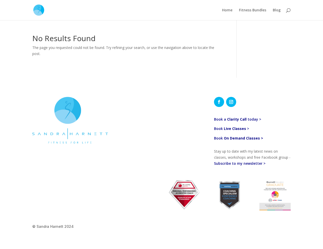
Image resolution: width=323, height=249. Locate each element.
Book (238, 138)
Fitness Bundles (252, 10)
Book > (231, 128)
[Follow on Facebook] (219, 102)
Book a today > (237, 119)
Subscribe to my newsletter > (240, 163)
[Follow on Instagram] (231, 102)
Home (227, 10)
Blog (277, 10)
